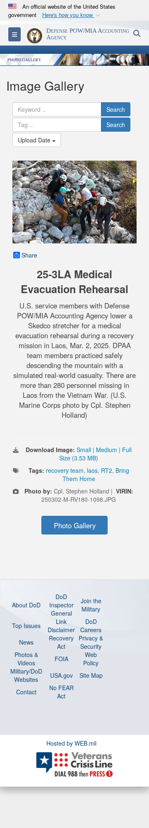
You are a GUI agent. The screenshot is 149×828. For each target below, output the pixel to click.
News (26, 642)
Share (29, 255)
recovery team (65, 470)
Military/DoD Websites (26, 675)
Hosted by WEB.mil (71, 743)
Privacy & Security (91, 642)
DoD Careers (90, 625)
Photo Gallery (75, 525)
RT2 (106, 470)
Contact (26, 692)
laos (92, 470)
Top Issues (26, 625)
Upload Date (35, 140)
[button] (72, 15)
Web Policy (91, 658)
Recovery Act (61, 642)
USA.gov (61, 675)
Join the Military (91, 605)
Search (115, 109)
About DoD (26, 605)
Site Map (91, 675)
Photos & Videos (26, 658)
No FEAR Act (61, 692)
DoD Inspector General (61, 604)
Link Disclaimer (61, 625)
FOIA (61, 659)
